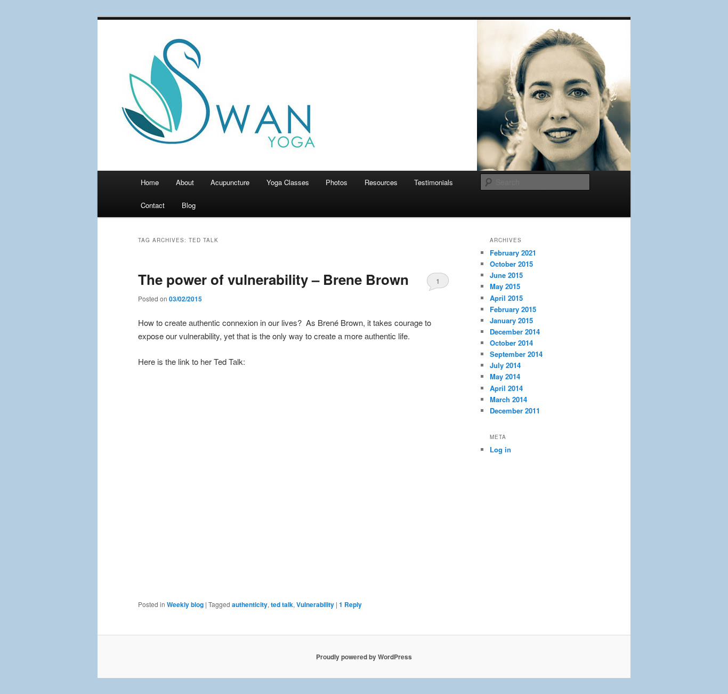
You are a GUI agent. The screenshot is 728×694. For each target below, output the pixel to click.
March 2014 (508, 399)
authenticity (250, 604)
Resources (381, 182)
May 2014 (505, 376)
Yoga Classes (287, 182)
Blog (189, 205)
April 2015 (506, 298)
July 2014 (505, 365)
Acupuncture (230, 182)
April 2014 (506, 388)
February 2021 (513, 253)
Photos (336, 182)
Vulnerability (315, 604)
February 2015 (513, 309)
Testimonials (433, 182)
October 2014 (511, 343)
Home (150, 182)
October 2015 (511, 264)
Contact (153, 205)
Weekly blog (185, 604)
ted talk (282, 604)
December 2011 (515, 410)
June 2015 (506, 275)
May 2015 (505, 286)
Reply (350, 604)
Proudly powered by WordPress (364, 656)
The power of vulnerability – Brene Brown (273, 279)
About (185, 182)
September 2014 (516, 354)
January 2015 (511, 320)
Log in (500, 449)
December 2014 (515, 331)
